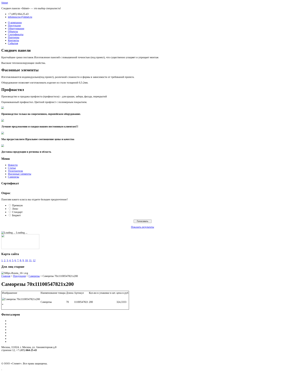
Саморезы (13, 176)
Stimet (4, 2)
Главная (5, 276)
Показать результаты (142, 227)
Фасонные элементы (19, 173)
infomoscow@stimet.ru (20, 17)
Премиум (17, 205)
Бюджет (16, 215)
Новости (13, 165)
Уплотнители (15, 170)
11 (30, 260)
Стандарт (17, 212)
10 (26, 260)
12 (34, 260)
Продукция (19, 276)
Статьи (12, 168)
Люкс (15, 208)
